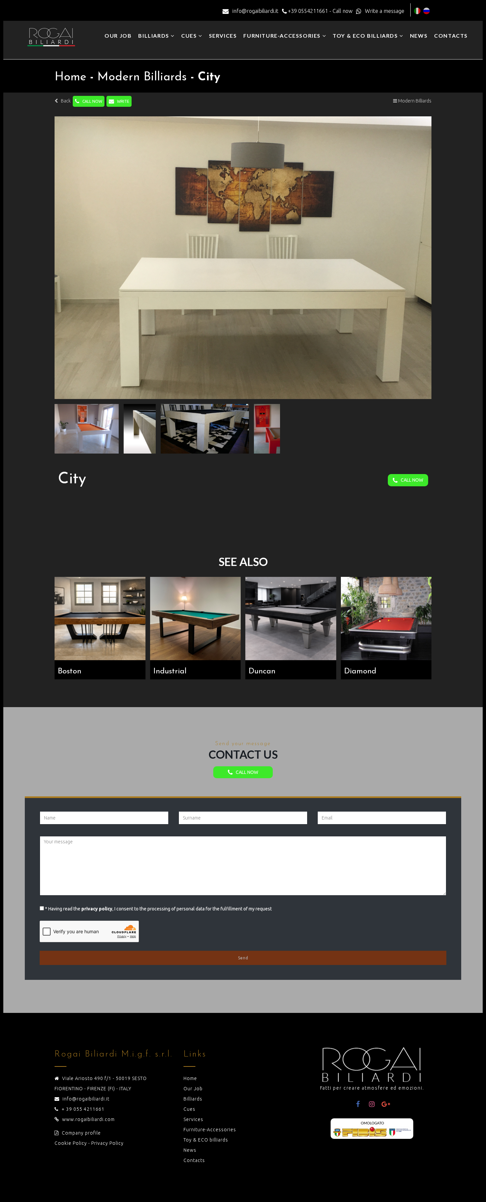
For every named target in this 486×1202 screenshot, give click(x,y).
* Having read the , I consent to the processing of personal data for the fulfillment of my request (158, 908)
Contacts (451, 35)
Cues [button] (189, 35)
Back (64, 100)
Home (190, 1078)
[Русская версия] (426, 11)
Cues (189, 1109)
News (418, 35)
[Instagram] (372, 1104)
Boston (69, 671)
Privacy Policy (107, 1143)
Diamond (360, 671)
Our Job (118, 35)
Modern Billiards (414, 100)
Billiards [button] (154, 35)
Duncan (262, 671)
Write (121, 101)
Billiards (192, 1099)
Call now (90, 101)
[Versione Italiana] (417, 11)
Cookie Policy (71, 1143)
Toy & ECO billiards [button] (366, 35)
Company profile (81, 1133)
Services (223, 35)
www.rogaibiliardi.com (88, 1119)
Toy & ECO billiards (205, 1139)
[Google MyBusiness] (386, 1104)
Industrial (169, 671)
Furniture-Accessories (209, 1129)
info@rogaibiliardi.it (85, 1099)
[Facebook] (358, 1104)
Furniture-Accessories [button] (282, 35)
